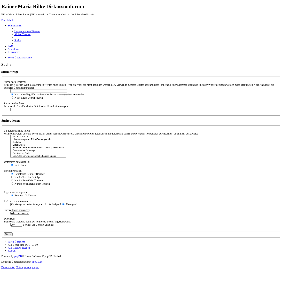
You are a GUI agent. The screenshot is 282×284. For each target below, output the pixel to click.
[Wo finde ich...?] (38, 136)
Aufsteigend (54, 204)
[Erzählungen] (38, 145)
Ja (15, 165)
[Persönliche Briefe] (38, 153)
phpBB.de (37, 261)
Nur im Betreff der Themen (28, 180)
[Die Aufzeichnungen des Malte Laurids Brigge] (38, 156)
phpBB (18, 256)
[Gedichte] (38, 142)
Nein (23, 165)
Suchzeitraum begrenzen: (17, 210)
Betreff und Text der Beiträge (29, 174)
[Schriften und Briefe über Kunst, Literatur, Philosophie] (38, 147)
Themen (31, 195)
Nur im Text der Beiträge (27, 177)
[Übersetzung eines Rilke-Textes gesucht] (38, 139)
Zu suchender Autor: (14, 103)
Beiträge (18, 195)
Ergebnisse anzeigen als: (16, 192)
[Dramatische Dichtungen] (38, 150)
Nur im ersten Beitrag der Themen (32, 183)
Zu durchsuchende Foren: (17, 130)
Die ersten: (9, 218)
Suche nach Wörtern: (15, 81)
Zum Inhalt (7, 20)
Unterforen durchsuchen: (17, 161)
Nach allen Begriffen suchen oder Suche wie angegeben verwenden (49, 94)
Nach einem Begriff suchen (28, 97)
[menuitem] (27, 31)
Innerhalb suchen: (13, 170)
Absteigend (71, 204)
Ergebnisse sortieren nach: (17, 201)
